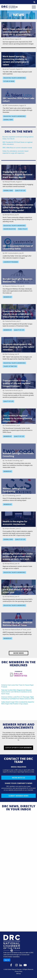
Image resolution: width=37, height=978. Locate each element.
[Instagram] (16, 965)
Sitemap (18, 973)
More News (18, 653)
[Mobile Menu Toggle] (34, 7)
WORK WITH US (18, 777)
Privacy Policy (18, 971)
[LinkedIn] (20, 965)
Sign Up (7, 960)
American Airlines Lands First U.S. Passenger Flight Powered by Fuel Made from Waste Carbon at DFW (17, 698)
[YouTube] (25, 965)
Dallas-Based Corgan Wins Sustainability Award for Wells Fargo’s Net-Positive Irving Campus (17, 703)
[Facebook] (11, 965)
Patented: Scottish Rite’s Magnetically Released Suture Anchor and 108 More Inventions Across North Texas (16, 692)
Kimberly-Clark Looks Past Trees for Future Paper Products (17, 686)
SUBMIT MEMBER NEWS (18, 796)
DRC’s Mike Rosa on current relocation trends (17, 148)
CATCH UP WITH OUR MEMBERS (18, 747)
